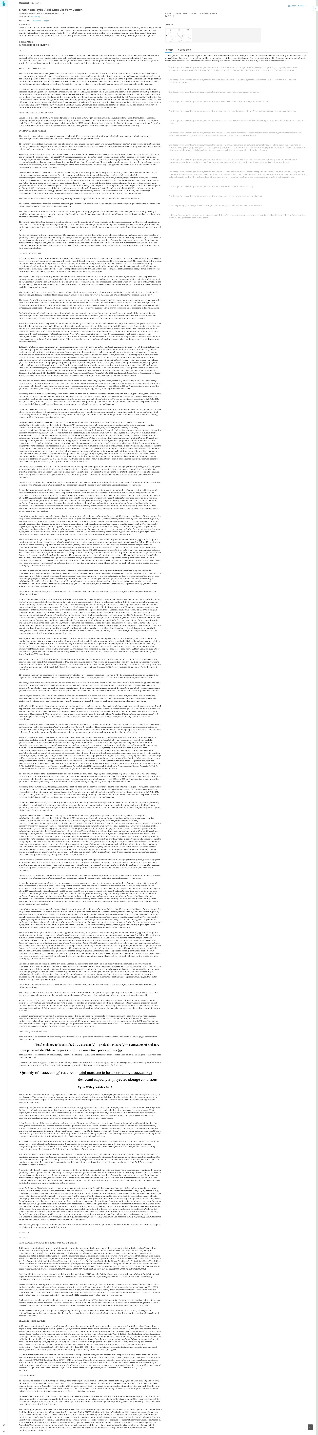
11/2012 (177, 13)
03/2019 (213, 13)
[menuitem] (4, 3)
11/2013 (192, 13)
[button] (40, 3)
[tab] (90, 25)
